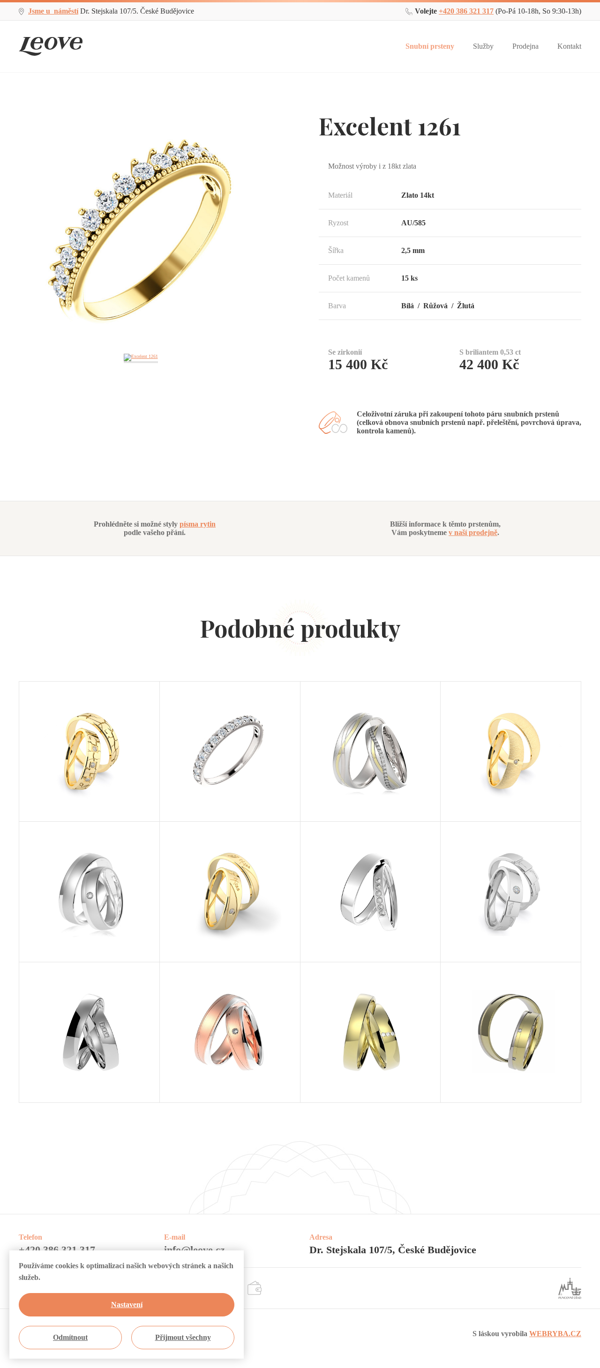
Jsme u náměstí (53, 11)
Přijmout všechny (183, 1337)
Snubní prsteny (429, 46)
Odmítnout (70, 1337)
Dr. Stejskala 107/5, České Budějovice (392, 1250)
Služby (483, 46)
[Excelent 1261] (140, 112)
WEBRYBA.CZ (555, 1334)
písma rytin (198, 524)
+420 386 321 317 (466, 11)
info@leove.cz (194, 1250)
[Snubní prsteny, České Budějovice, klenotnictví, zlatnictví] (50, 39)
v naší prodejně (473, 532)
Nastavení (126, 1305)
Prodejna (525, 46)
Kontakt (569, 46)
